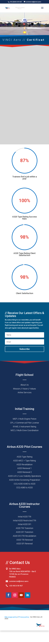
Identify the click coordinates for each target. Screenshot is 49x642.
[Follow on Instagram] (15, 595)
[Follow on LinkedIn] (27, 595)
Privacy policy (23, 617)
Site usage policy (11, 617)
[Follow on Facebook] (8, 595)
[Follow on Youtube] (21, 595)
